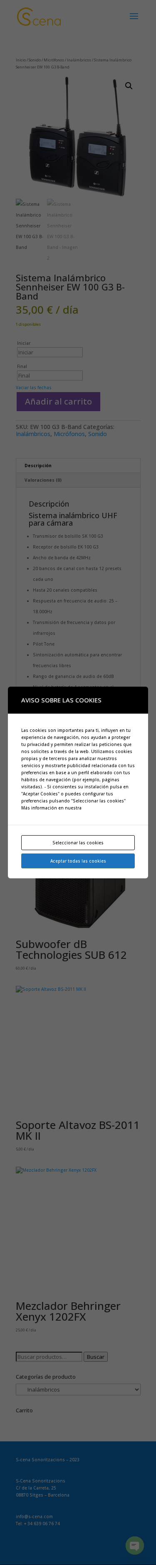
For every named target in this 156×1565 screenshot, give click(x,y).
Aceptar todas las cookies (78, 861)
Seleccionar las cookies (78, 843)
